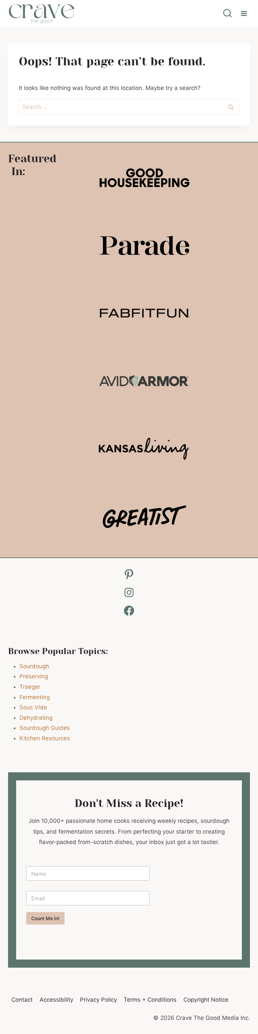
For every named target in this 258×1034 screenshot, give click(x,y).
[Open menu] (244, 13)
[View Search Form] (227, 13)
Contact (22, 999)
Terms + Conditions (150, 999)
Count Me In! (45, 918)
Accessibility (56, 999)
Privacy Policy (98, 999)
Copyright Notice (205, 999)
